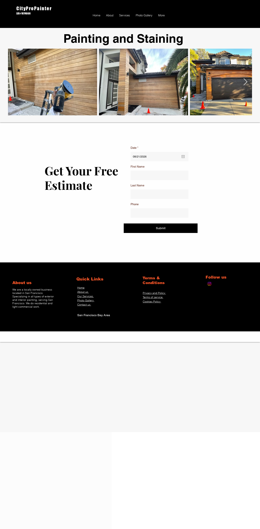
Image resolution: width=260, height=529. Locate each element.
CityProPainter (34, 8)
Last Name (137, 185)
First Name (137, 166)
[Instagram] (209, 283)
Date (135, 147)
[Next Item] (245, 82)
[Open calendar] (183, 156)
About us (22, 282)
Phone (135, 204)
